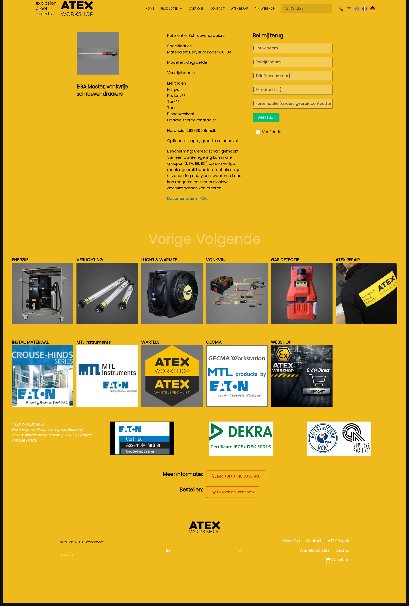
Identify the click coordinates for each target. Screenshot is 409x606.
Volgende (228, 239)
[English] (356, 8)
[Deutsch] (372, 8)
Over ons (196, 8)
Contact (217, 8)
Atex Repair (239, 8)
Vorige (170, 239)
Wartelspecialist (314, 550)
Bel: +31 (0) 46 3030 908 (238, 476)
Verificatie (271, 131)
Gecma (342, 550)
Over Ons (291, 540)
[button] (241, 550)
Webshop (268, 8)
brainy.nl (67, 554)
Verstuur (266, 117)
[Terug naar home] (64, 8)
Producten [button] (169, 8)
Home (149, 8)
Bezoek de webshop (235, 492)
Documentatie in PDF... (187, 198)
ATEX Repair (338, 540)
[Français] (364, 8)
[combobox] (306, 8)
